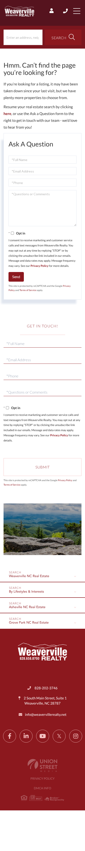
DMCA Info (42, 788)
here (7, 113)
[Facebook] (9, 736)
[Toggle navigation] (76, 11)
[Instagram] (75, 736)
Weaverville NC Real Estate (29, 576)
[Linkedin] (26, 736)
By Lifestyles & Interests (26, 592)
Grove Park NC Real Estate (29, 623)
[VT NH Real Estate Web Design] (42, 765)
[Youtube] (42, 736)
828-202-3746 (65, 11)
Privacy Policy (39, 266)
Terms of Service (28, 290)
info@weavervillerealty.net (46, 715)
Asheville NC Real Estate (27, 607)
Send (16, 276)
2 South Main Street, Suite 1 (45, 700)
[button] (63, 37)
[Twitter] (59, 736)
